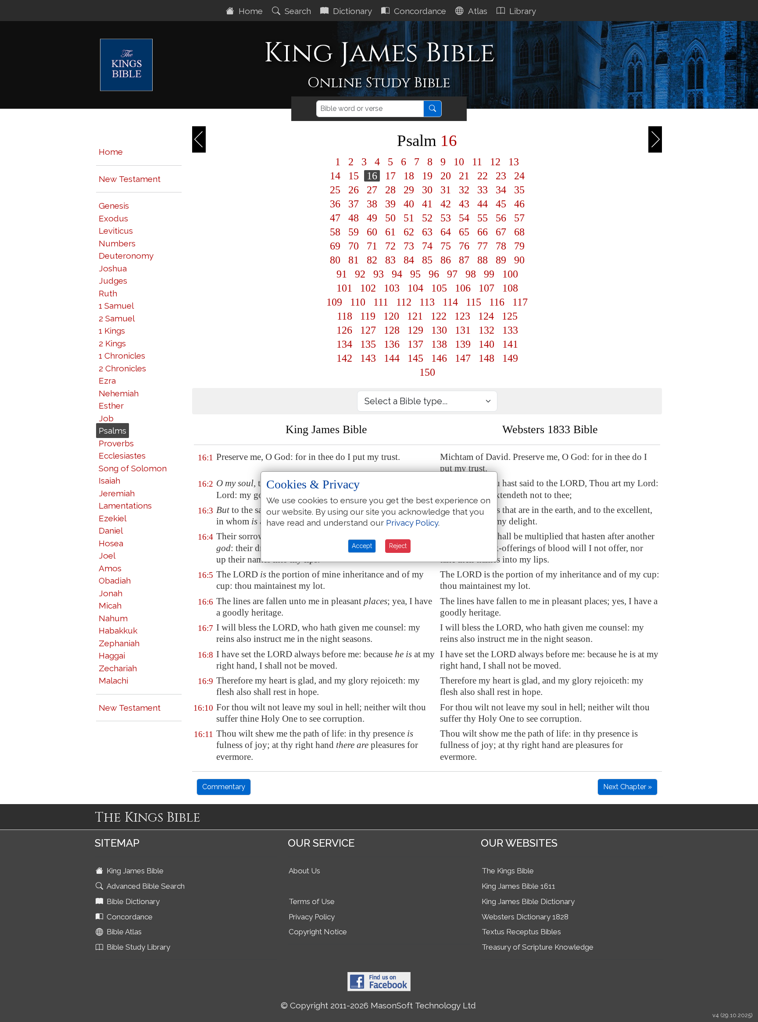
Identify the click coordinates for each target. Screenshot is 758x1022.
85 (427, 260)
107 (486, 288)
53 (446, 218)
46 (519, 204)
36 (335, 204)
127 (368, 330)
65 (464, 232)
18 (409, 176)
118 (344, 316)
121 (414, 316)
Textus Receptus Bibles (521, 931)
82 (372, 260)
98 (471, 274)
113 (427, 302)
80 (335, 260)
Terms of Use (312, 901)
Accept (362, 545)
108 (510, 288)
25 (335, 190)
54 (464, 218)
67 (501, 232)
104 (415, 288)
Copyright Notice (318, 931)
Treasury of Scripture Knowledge (538, 947)
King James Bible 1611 (518, 886)
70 (353, 246)
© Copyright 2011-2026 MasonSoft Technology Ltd (378, 1005)
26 (353, 190)
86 (446, 260)
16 (372, 176)
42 (446, 204)
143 (368, 358)
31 (446, 190)
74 (427, 246)
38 (372, 204)
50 (390, 218)
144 (391, 358)
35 (519, 190)
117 (520, 302)
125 (509, 316)
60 (372, 232)
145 (415, 358)
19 (427, 176)
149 (510, 358)
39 (390, 204)
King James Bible (134, 870)
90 (519, 260)
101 (344, 288)
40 (409, 204)
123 (462, 316)
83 (390, 260)
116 (496, 302)
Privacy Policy (312, 916)
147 (462, 358)
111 (381, 302)
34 (501, 190)
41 (427, 204)
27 (372, 190)
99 (489, 274)
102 (368, 288)
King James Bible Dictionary (528, 901)
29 (409, 190)
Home (249, 11)
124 (486, 316)
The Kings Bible (508, 870)
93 (378, 274)
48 (353, 218)
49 (372, 218)
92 (360, 274)
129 (415, 330)
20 (446, 176)
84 (409, 260)
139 (462, 344)
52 (427, 218)
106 (462, 288)
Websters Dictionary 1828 (525, 916)
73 (409, 246)
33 (482, 190)
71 (372, 246)
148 (486, 358)
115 (473, 302)
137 (415, 344)
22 (482, 176)
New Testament (130, 179)
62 (409, 232)
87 (464, 260)
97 (452, 274)
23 (501, 176)
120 (391, 316)
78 (501, 246)
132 (486, 330)
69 (335, 246)
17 (390, 176)
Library (521, 11)
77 (482, 246)
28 (390, 190)
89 (501, 260)
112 (403, 302)
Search (296, 11)
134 (344, 344)
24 (519, 176)
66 (482, 232)
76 (464, 246)
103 (391, 288)
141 (510, 344)
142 (344, 358)
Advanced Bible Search (144, 886)
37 (353, 204)
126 (344, 330)
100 (510, 274)
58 (335, 232)
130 (439, 330)
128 (391, 330)
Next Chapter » (627, 787)
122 (438, 316)
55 (482, 218)
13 (514, 161)
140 (486, 344)
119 (368, 316)
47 (335, 218)
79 (519, 246)
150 (427, 372)
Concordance (419, 11)
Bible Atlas (123, 931)
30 (427, 190)
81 (353, 260)
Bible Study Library (137, 947)
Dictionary (351, 11)
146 (439, 358)
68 (519, 232)
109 (334, 302)
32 (464, 190)
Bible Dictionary (132, 901)
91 (342, 274)
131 (462, 330)
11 (477, 161)
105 (439, 288)
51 (409, 218)
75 (446, 246)
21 (464, 176)
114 (450, 302)
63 (427, 232)
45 (501, 204)
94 (397, 274)
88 (482, 260)
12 (495, 161)
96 (434, 274)
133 (510, 330)
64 (446, 232)
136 (391, 344)
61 (390, 232)
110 (357, 302)
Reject (398, 545)
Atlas (477, 11)
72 (390, 246)
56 (501, 218)
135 (368, 344)
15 (353, 176)
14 (335, 176)
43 (464, 204)
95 (415, 274)
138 (439, 344)
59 (353, 232)
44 (482, 204)
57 (519, 218)
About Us (304, 870)
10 (459, 161)
